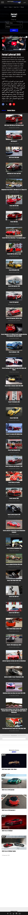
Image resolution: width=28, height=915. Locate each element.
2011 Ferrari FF (14, 141)
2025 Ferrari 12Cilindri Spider (9, 851)
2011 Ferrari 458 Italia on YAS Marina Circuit (14, 125)
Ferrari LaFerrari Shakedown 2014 (14, 548)
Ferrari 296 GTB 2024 (14, 206)
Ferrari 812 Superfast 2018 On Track (14, 318)
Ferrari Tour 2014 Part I (14, 596)
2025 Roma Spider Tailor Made (9, 769)
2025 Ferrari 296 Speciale (8, 790)
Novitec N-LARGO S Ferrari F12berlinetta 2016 (14, 677)
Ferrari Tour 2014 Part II (14, 612)
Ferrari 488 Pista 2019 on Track (14, 254)
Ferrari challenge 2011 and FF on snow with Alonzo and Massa (14, 369)
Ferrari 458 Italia (14, 222)
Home (5, 7)
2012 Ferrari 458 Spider (14, 157)
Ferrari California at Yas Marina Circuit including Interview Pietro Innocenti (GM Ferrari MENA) (14, 335)
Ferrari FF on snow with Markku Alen (14, 434)
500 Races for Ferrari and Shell (14, 173)
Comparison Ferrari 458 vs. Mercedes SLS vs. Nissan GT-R (14, 189)
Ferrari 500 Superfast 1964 (14, 286)
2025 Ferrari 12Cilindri (7, 831)
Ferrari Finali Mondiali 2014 (14, 450)
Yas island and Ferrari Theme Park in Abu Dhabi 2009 (14, 728)
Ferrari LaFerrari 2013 (14, 498)
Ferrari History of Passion (14, 482)
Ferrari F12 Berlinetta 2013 (14, 402)
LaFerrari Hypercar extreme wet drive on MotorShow (14, 661)
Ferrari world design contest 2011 (14, 629)
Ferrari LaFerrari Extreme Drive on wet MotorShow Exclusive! (14, 531)
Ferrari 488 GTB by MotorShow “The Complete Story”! (14, 238)
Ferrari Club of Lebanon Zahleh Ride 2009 (14, 386)
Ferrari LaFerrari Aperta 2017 (14, 514)
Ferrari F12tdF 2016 (14, 418)
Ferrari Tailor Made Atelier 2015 (14, 580)
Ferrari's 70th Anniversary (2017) (14, 645)
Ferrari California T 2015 (14, 352)
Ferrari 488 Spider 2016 (14, 270)
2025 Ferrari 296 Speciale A (8, 810)
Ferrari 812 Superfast (14, 302)
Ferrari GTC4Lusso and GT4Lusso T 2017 (14, 466)
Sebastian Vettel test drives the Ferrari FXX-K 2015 (14, 693)
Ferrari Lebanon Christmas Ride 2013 (14, 564)
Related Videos (11, 110)
